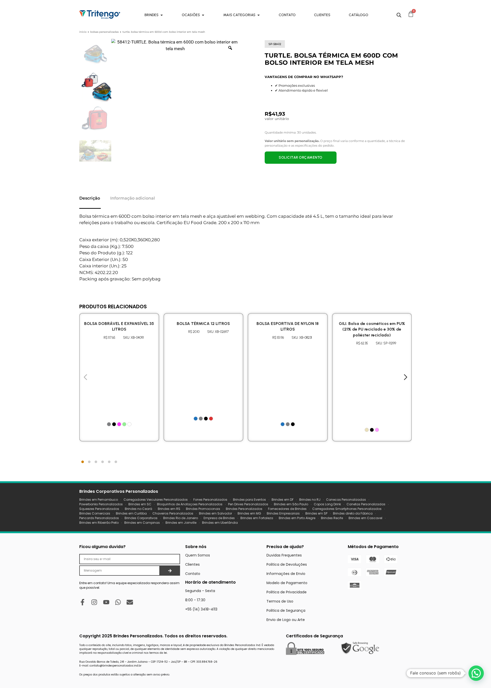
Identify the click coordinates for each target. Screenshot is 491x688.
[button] (476, 673)
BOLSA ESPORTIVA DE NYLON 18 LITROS (287, 326)
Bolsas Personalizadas (104, 32)
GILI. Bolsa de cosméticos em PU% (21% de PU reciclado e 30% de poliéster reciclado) (372, 329)
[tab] (82, 461)
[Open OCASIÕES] (203, 15)
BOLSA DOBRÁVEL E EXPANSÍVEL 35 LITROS (119, 326)
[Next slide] (405, 377)
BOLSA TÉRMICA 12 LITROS (203, 323)
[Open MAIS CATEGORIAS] (258, 15)
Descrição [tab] (89, 198)
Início (82, 32)
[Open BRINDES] (161, 15)
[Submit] (170, 570)
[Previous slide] (85, 377)
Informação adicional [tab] (132, 198)
